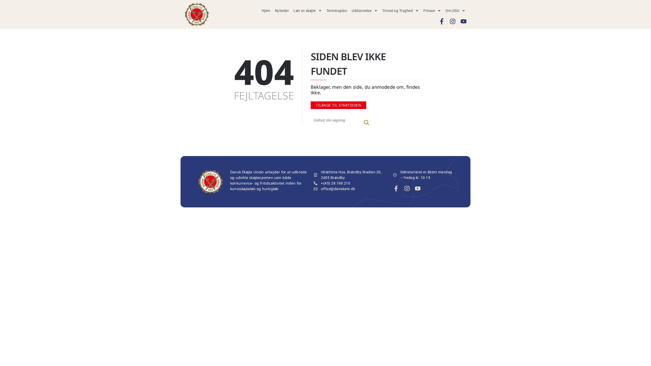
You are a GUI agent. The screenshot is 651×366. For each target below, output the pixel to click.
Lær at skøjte (304, 11)
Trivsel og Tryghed (397, 11)
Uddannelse (362, 11)
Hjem (266, 11)
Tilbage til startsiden (338, 105)
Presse (429, 11)
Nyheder (282, 11)
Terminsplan (337, 11)
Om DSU (452, 11)
